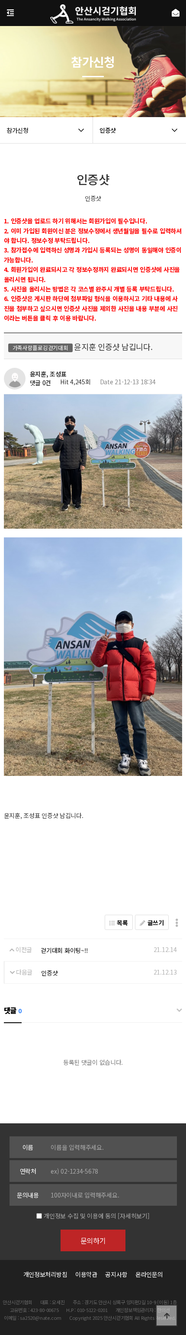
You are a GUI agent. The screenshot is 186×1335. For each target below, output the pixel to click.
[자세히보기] (133, 1215)
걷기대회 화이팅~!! (64, 950)
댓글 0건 (40, 383)
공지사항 (116, 1274)
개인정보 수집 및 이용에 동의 (80, 1215)
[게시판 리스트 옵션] (177, 922)
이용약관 (86, 1274)
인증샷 (49, 973)
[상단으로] (166, 1315)
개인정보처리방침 (45, 1274)
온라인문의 (149, 1274)
